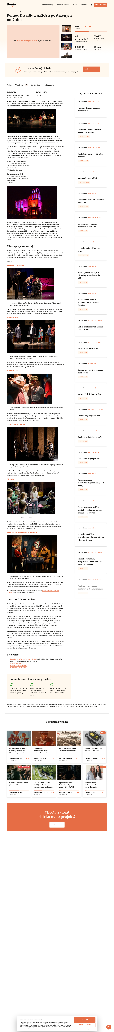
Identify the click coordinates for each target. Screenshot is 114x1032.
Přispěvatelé (21, 85)
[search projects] (91, 5)
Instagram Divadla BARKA (19, 668)
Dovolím (85, 1019)
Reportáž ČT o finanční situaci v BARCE (23, 659)
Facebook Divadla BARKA (18, 665)
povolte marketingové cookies (27, 41)
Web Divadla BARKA (16, 663)
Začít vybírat (100, 4)
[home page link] (11, 5)
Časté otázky (36, 85)
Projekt (9, 85)
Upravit (84, 1029)
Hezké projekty (49, 85)
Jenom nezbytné (84, 1024)
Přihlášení (84, 5)
